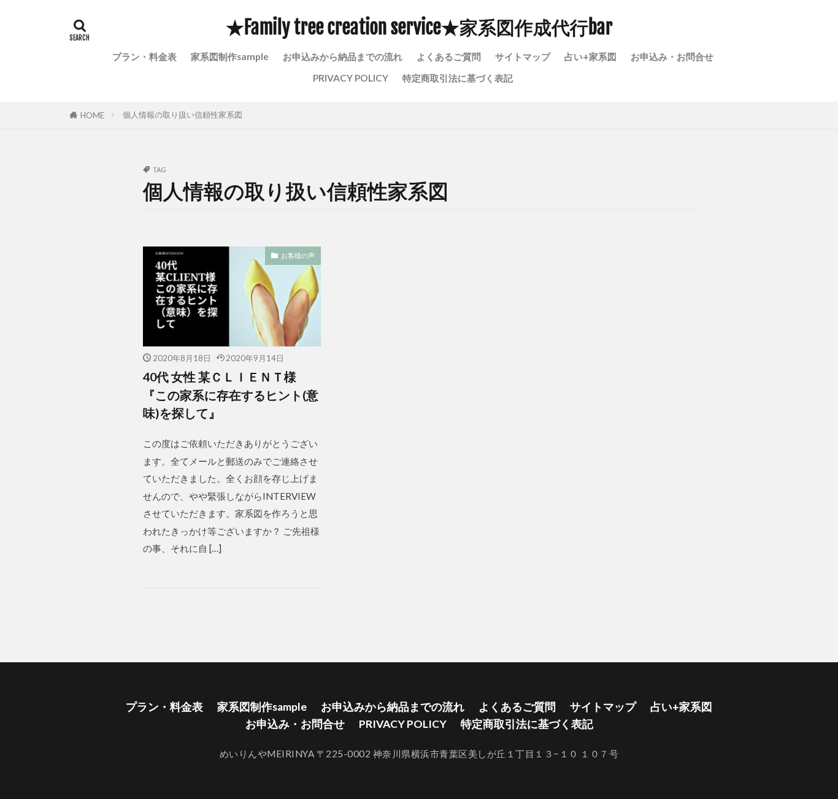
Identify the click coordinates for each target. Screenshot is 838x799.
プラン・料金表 (144, 56)
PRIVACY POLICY (350, 77)
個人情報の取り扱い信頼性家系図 (182, 115)
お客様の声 (298, 255)
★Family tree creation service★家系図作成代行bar (419, 27)
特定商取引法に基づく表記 (457, 77)
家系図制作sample (230, 56)
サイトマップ (522, 56)
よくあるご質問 (449, 56)
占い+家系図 (590, 56)
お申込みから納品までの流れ (342, 56)
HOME (92, 115)
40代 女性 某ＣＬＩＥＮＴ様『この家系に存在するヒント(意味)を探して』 (230, 394)
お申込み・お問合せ (672, 56)
